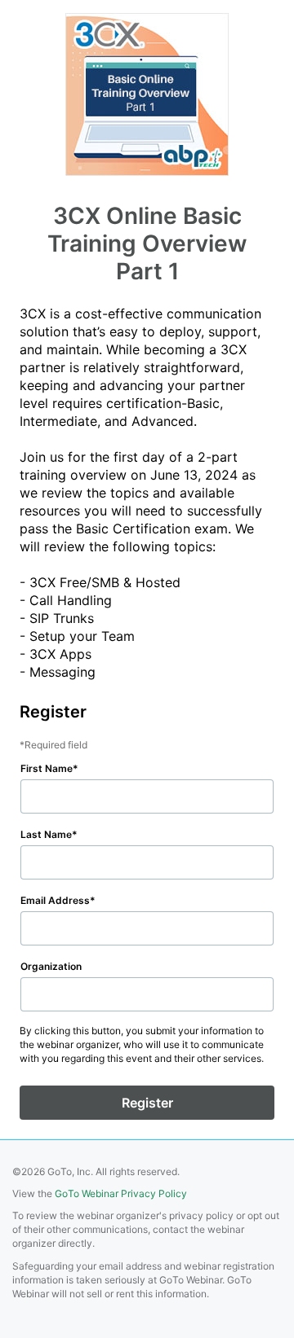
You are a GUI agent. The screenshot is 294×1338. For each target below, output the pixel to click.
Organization (51, 966)
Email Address (55, 900)
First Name (46, 768)
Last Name (46, 834)
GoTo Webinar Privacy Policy (121, 1193)
